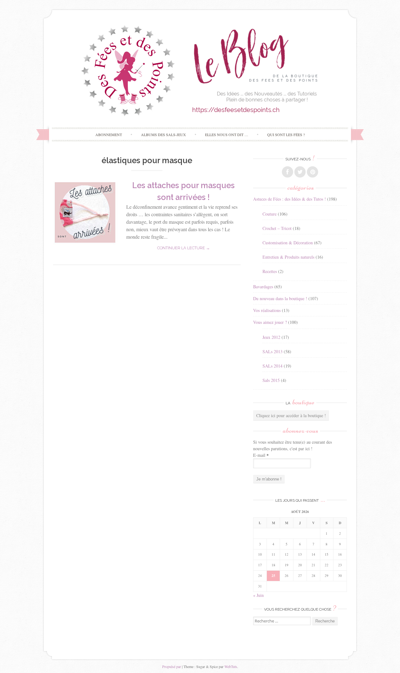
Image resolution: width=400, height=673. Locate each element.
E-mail (261, 455)
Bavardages (263, 287)
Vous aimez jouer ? (270, 322)
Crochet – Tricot (277, 228)
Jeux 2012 (271, 337)
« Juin (258, 595)
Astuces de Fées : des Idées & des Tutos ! (289, 199)
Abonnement (108, 134)
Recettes (269, 271)
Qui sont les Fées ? (286, 134)
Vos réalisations (267, 310)
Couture (269, 214)
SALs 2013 (272, 351)
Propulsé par (171, 666)
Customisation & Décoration (287, 243)
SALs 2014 (272, 366)
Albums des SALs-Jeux (163, 134)
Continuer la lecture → (183, 248)
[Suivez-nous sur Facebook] (287, 172)
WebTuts (230, 666)
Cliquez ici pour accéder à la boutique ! (291, 415)
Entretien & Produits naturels (288, 257)
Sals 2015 (271, 380)
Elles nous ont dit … (226, 134)
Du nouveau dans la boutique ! (280, 298)
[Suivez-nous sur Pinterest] (312, 172)
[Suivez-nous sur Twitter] (300, 172)
